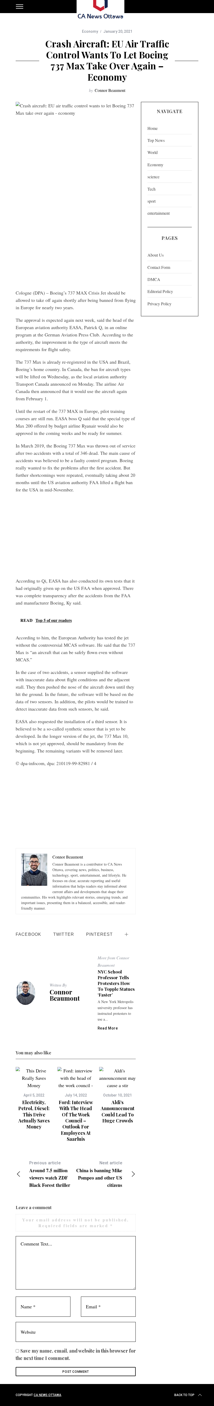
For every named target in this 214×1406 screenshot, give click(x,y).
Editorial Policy (160, 291)
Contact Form (158, 267)
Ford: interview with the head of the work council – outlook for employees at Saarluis (76, 1120)
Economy (90, 31)
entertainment (158, 213)
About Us (155, 255)
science (153, 176)
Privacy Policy (159, 303)
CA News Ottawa (47, 1395)
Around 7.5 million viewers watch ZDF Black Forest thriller (49, 1174)
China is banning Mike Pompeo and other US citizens (99, 1174)
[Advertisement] (76, 247)
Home (152, 128)
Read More (108, 1028)
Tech (151, 189)
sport (151, 201)
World (152, 152)
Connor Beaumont (110, 90)
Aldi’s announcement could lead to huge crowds (117, 1111)
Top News (156, 140)
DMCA (153, 279)
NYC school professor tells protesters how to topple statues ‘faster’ (116, 983)
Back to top (184, 1395)
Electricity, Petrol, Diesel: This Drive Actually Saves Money (34, 1114)
